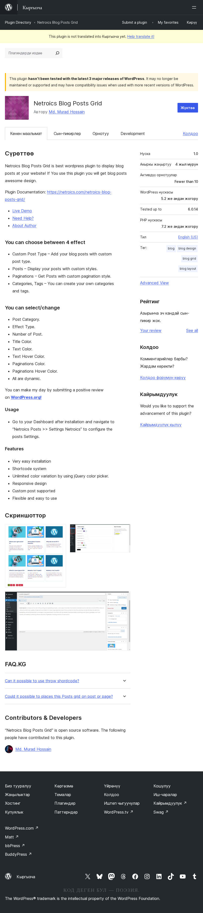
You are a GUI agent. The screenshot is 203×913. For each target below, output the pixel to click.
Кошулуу (162, 785)
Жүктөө (188, 108)
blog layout (188, 268)
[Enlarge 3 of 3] (123, 598)
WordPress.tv (118, 812)
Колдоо (190, 133)
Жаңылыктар (17, 794)
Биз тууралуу (18, 785)
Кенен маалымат (26, 133)
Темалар (62, 794)
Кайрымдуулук (170, 803)
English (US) (188, 237)
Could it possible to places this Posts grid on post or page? (59, 696)
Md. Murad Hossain (67, 111)
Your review (150, 330)
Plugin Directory (18, 22)
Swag (161, 812)
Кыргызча (26, 876)
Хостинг (13, 803)
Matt (12, 837)
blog (171, 248)
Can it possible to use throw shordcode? (42, 681)
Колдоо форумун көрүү (163, 377)
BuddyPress (18, 854)
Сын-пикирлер (67, 133)
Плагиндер (65, 803)
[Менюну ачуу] (195, 7)
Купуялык (14, 812)
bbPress (15, 845)
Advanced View (154, 282)
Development (133, 133)
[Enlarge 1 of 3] (59, 530)
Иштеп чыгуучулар (122, 803)
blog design (187, 248)
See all (192, 330)
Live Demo (22, 210)
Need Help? (23, 218)
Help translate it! (140, 36)
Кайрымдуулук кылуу (160, 424)
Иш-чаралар (165, 794)
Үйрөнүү (112, 785)
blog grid (189, 258)
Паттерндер (66, 812)
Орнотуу (101, 133)
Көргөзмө (63, 785)
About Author (24, 225)
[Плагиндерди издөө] (57, 53)
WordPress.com (22, 828)
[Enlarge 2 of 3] (123, 530)
